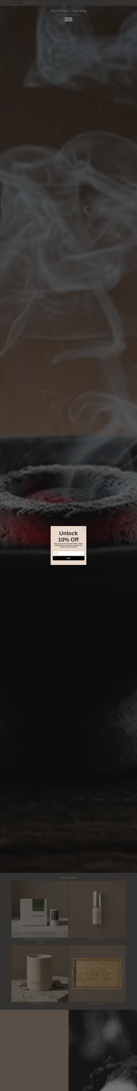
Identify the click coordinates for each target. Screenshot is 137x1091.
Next (68, 558)
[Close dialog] (84, 528)
